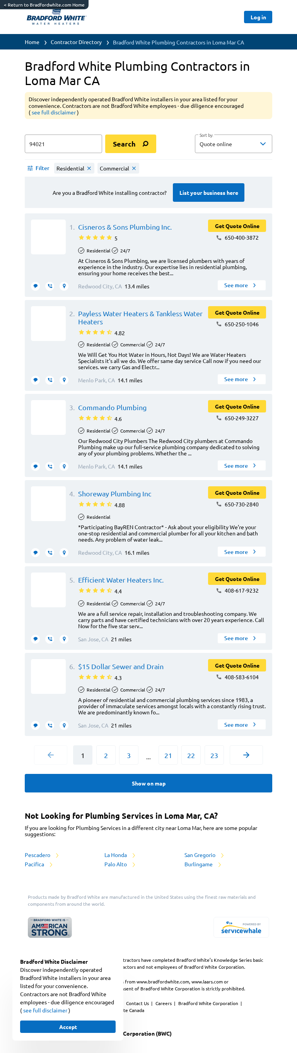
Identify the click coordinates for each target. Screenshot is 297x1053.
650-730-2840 (241, 504)
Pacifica (35, 863)
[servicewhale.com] (241, 927)
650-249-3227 (241, 417)
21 (168, 755)
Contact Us (138, 1003)
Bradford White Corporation (208, 1003)
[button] (233, 144)
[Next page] (246, 755)
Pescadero (38, 854)
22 (191, 755)
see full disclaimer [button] (54, 112)
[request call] (49, 286)
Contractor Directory (76, 41)
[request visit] (64, 286)
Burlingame (199, 863)
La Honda (116, 854)
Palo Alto (116, 863)
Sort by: (206, 135)
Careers (164, 1003)
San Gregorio (200, 854)
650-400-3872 (241, 237)
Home (32, 41)
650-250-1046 (241, 323)
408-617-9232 (241, 590)
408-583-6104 (241, 676)
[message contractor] (35, 286)
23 (214, 755)
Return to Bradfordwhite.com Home (44, 5)
